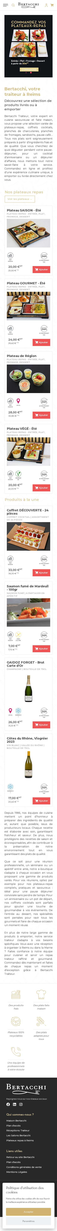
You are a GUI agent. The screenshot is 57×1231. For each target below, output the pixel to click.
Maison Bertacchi (16, 1120)
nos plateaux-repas (40, 884)
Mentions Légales (16, 1172)
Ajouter (43, 269)
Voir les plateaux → (19, 199)
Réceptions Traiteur (17, 1130)
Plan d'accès (13, 1125)
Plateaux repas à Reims (20, 1140)
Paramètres (28, 1221)
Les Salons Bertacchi (18, 1135)
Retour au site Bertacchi (20, 1157)
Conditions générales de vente (24, 1167)
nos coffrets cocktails (19, 902)
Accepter (28, 1211)
